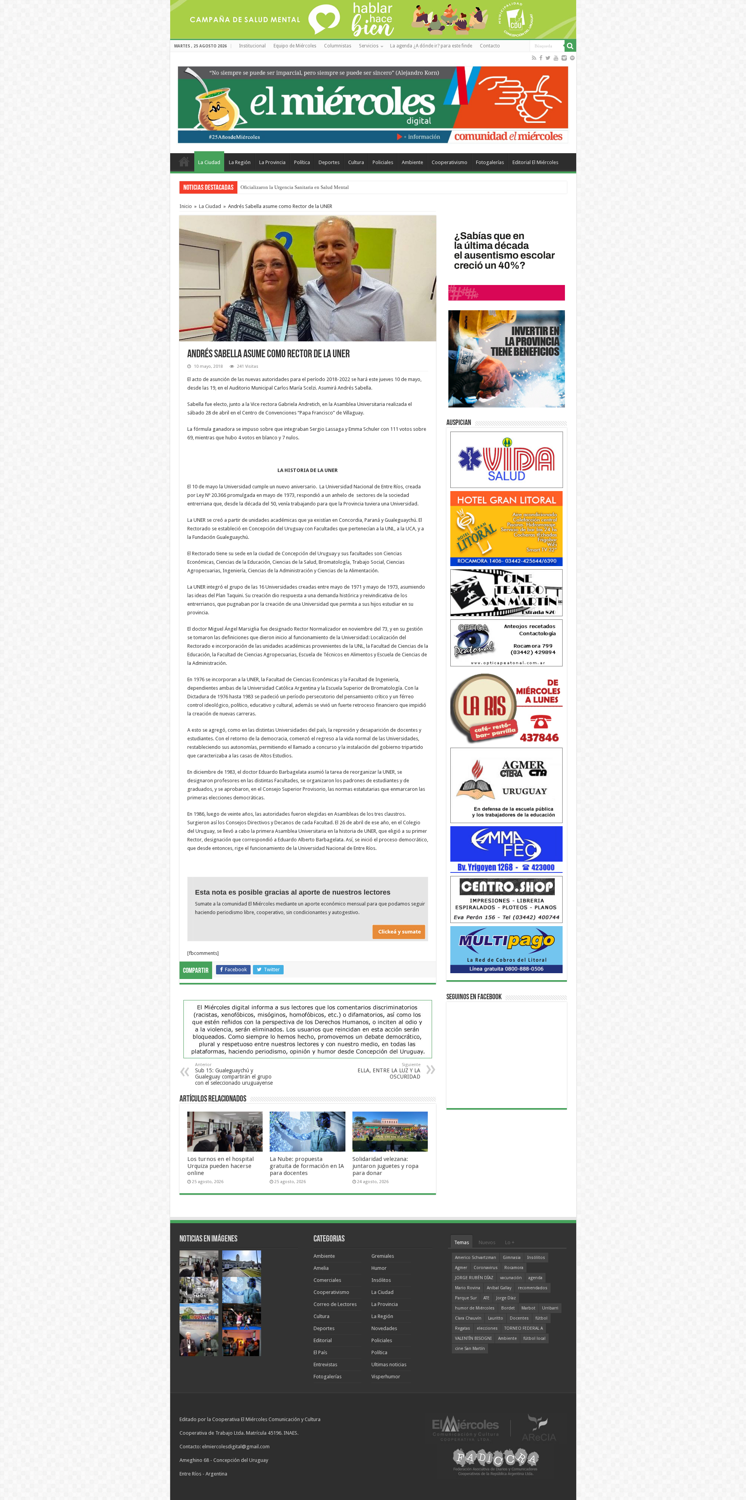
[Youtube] (556, 58)
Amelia (321, 1268)
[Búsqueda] (570, 46)
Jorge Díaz (506, 1298)
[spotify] (572, 58)
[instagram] (564, 58)
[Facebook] (541, 58)
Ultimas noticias (388, 1364)
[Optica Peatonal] (506, 642)
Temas (461, 1242)
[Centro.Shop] (506, 899)
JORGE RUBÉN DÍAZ (474, 1277)
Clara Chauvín (468, 1318)
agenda (535, 1277)
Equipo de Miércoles (295, 46)
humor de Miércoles (475, 1308)
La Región (240, 162)
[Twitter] (548, 58)
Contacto (490, 46)
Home (184, 161)
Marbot (528, 1308)
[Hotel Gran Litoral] (506, 528)
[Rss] (534, 58)
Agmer (461, 1267)
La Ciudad (209, 162)
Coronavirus (486, 1267)
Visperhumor (385, 1376)
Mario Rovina (467, 1287)
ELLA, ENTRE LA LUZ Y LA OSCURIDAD (388, 1071)
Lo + (509, 1242)
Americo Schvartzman (475, 1257)
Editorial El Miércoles (535, 162)
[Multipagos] (506, 949)
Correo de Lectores (335, 1304)
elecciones (487, 1328)
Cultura (356, 162)
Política (302, 162)
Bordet (508, 1308)
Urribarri (550, 1308)
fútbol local (534, 1338)
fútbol (541, 1318)
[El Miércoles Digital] (373, 103)
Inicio (186, 206)
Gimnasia (512, 1257)
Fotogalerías (490, 162)
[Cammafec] (506, 849)
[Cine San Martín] (506, 592)
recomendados (532, 1287)
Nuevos (487, 1242)
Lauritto (495, 1318)
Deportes (329, 162)
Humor (379, 1268)
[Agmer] (506, 785)
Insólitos (381, 1280)
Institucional (252, 46)
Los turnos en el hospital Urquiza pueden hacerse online (220, 1166)
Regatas (462, 1328)
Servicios (368, 46)
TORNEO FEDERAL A (523, 1328)
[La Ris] (506, 707)
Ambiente (412, 162)
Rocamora (513, 1267)
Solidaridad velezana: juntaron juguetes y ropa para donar (385, 1166)
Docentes (519, 1318)
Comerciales (327, 1280)
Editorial (323, 1340)
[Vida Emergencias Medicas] (506, 459)
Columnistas (337, 46)
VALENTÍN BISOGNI (473, 1338)
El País (320, 1352)
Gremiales (382, 1256)
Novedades (384, 1328)
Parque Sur (466, 1298)
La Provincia (272, 162)
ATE (486, 1298)
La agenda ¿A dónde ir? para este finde (431, 46)
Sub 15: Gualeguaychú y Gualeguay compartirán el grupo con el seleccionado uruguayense (234, 1074)
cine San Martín (470, 1348)
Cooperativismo (449, 162)
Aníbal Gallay (499, 1287)
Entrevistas (325, 1364)
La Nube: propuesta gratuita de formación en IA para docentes (305, 187)
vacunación (511, 1277)
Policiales (383, 162)
